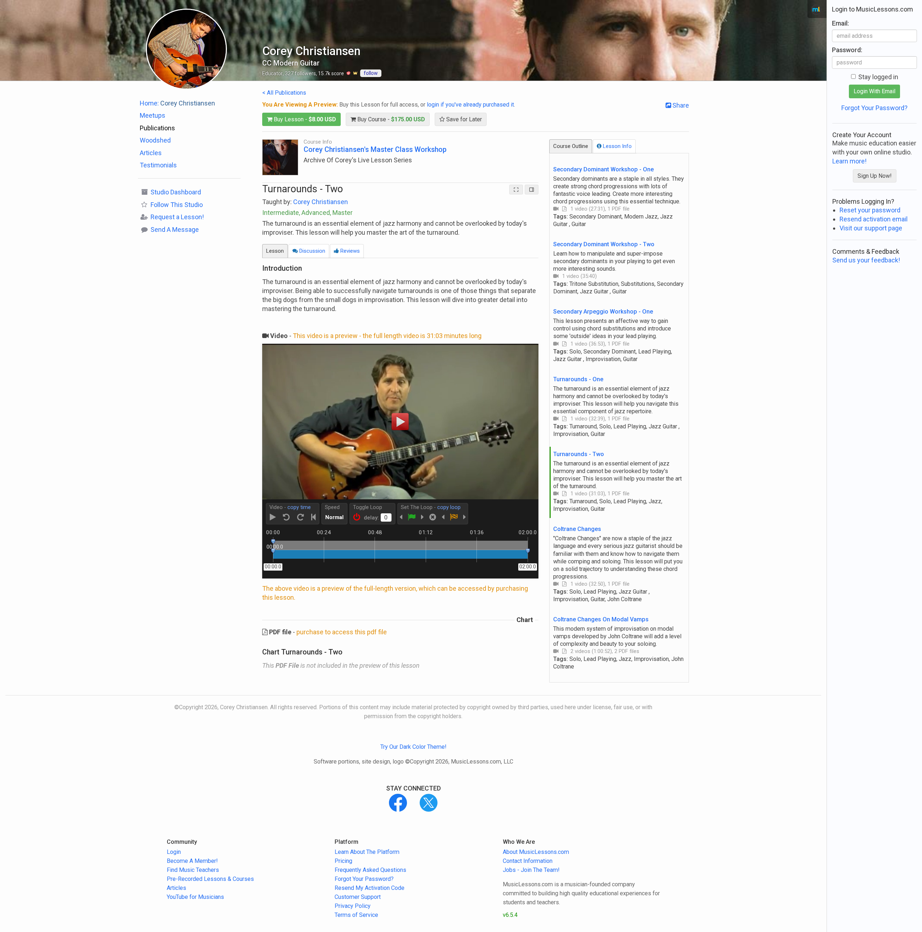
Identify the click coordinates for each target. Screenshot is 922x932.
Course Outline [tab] (570, 146)
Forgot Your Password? (874, 108)
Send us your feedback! (866, 260)
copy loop (449, 507)
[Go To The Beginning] (313, 517)
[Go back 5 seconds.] (286, 517)
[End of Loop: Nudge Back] (443, 517)
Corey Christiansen (320, 202)
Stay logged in (878, 77)
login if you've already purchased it (470, 104)
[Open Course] (280, 157)
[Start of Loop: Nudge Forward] (422, 517)
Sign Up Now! (875, 175)
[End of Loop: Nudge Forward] (464, 517)
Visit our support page (871, 228)
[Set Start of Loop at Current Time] (411, 517)
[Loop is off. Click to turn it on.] (357, 517)
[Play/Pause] (272, 517)
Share (680, 105)
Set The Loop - (431, 507)
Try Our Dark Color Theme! (413, 746)
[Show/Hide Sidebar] (531, 189)
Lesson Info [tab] (616, 146)
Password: (847, 50)
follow (371, 73)
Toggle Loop (367, 507)
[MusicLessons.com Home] (816, 10)
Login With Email (874, 91)
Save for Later (463, 119)
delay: (371, 517)
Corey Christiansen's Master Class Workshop (375, 149)
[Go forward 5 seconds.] (301, 517)
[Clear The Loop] (433, 517)
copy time (299, 507)
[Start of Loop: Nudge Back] (401, 517)
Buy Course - (390, 119)
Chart (524, 620)
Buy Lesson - (304, 119)
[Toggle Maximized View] (516, 189)
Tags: (613, 220)
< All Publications (284, 92)
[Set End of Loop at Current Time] (453, 517)
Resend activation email (874, 219)
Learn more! (849, 161)
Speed (332, 507)
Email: (840, 23)
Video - (290, 507)
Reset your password (870, 210)
